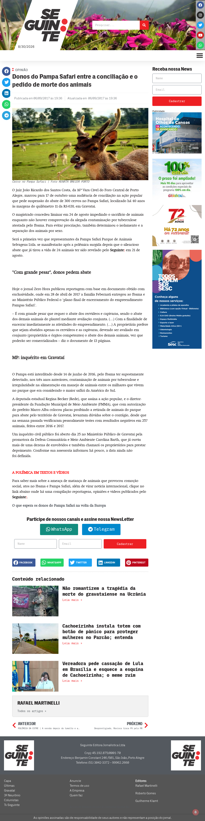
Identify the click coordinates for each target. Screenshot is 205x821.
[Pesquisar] (144, 25)
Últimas (9, 785)
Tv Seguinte (12, 805)
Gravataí (9, 790)
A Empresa (77, 790)
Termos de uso (79, 785)
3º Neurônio (12, 795)
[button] (6, 71)
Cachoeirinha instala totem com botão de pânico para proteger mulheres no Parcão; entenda (101, 631)
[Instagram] (200, 15)
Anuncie (75, 781)
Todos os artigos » (31, 711)
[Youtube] (200, 35)
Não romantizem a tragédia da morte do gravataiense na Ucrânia (104, 591)
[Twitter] (200, 25)
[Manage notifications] (195, 812)
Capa (7, 781)
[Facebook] (200, 5)
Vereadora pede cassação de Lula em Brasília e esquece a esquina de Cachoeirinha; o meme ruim (102, 669)
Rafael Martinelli (146, 785)
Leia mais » (72, 600)
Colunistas (11, 800)
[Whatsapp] (200, 45)
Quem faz (76, 795)
